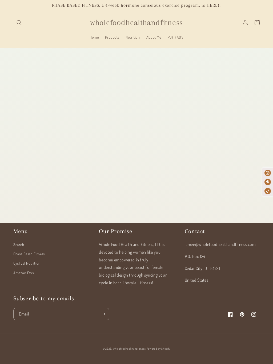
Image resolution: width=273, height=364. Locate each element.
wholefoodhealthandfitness (129, 348)
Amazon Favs (23, 272)
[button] (19, 23)
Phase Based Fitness (29, 254)
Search (18, 244)
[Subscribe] (103, 314)
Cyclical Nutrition (27, 263)
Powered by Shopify (159, 348)
